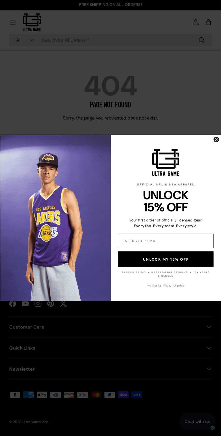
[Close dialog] (216, 139)
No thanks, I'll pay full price (165, 285)
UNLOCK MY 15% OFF (165, 259)
